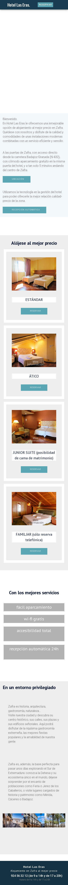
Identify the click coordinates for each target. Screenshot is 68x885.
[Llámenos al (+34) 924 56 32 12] (58, 4)
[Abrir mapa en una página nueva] (64, 4)
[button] (3, 5)
